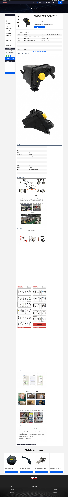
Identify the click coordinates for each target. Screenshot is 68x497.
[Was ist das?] (8, 56)
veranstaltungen (48, 2)
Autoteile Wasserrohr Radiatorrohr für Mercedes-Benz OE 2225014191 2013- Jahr (56, 469)
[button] (18, 27)
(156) (10, 42)
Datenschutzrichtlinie (55, 492)
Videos (40, 2)
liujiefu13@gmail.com (56, 0)
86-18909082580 (63, 0)
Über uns (44, 2)
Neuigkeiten (55, 489)
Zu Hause (33, 2)
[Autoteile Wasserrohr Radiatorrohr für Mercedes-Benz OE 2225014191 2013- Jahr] (56, 460)
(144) (8, 33)
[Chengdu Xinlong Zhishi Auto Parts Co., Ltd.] (5, 2)
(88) (9, 26)
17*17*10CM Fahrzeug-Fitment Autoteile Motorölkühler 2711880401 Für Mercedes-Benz (41, 469)
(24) (9, 40)
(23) (8, 23)
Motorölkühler (19, 444)
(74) (9, 28)
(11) (8, 30)
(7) (8, 38)
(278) (8, 17)
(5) (8, 45)
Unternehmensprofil (55, 484)
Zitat (60, 2)
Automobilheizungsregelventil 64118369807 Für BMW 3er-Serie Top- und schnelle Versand (26, 469)
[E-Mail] (10, 55)
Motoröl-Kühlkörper (33, 444)
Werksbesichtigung (55, 486)
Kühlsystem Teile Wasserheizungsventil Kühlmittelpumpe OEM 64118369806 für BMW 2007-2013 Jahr (11, 469)
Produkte (36, 2)
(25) (10, 21)
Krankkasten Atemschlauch (25, 444)
